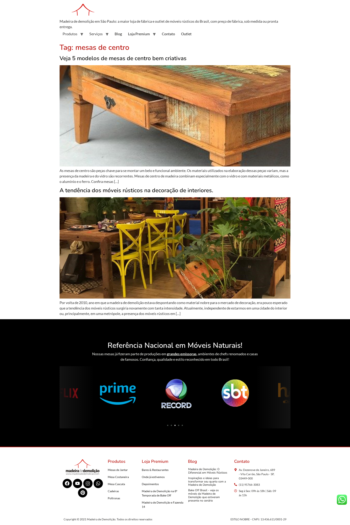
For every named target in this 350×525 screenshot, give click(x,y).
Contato (168, 34)
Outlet (186, 34)
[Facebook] (67, 483)
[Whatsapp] (98, 483)
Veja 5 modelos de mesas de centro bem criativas (123, 58)
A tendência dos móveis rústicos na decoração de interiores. (136, 190)
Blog (118, 34)
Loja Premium (139, 34)
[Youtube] (77, 483)
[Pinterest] (82, 492)
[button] (64, 394)
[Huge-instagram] (88, 483)
